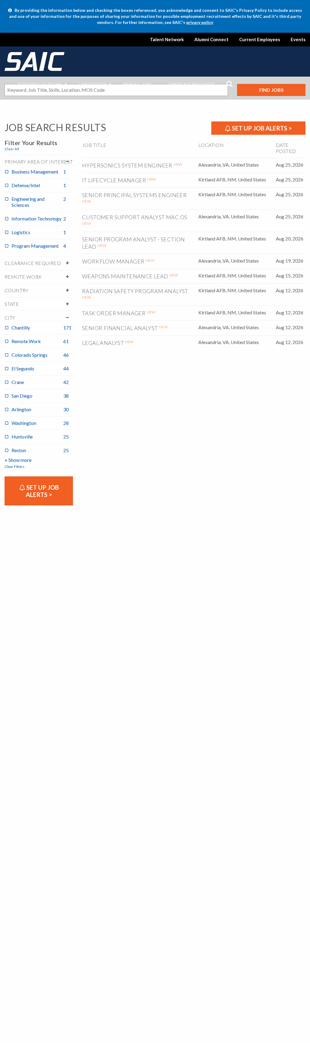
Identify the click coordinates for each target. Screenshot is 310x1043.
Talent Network (167, 39)
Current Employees (259, 39)
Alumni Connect (211, 39)
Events (298, 39)
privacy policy (199, 22)
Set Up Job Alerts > (261, 128)
